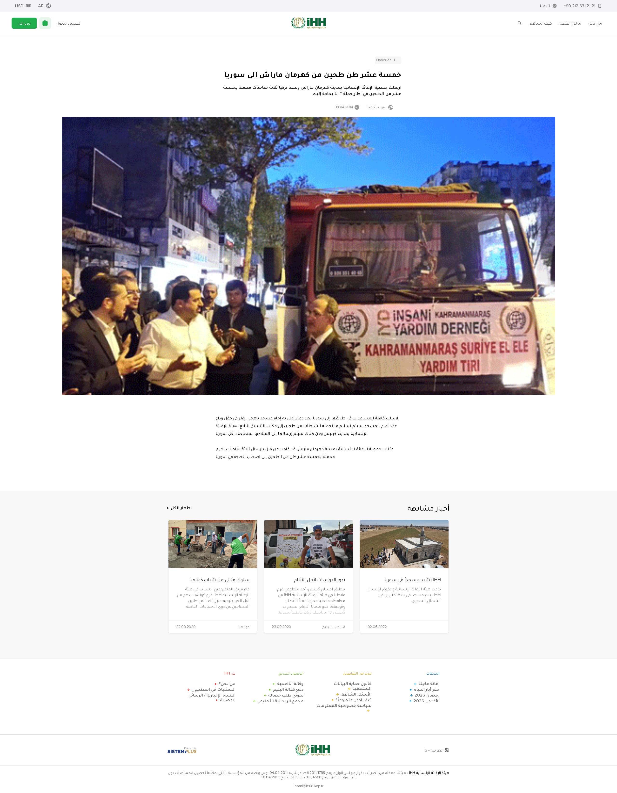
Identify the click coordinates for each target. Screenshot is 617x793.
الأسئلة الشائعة (356, 694)
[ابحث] (519, 23)
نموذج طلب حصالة (285, 695)
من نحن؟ (227, 683)
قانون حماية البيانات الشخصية (352, 686)
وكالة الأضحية (290, 683)
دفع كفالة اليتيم (288, 689)
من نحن (595, 23)
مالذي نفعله (570, 23)
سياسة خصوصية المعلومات (343, 705)
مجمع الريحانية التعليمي (280, 700)
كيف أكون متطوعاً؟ (353, 699)
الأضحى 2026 (426, 700)
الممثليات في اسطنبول (213, 689)
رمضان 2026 (427, 695)
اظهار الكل (181, 507)
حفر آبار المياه (426, 689)
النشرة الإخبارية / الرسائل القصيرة (211, 697)
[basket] (45, 23)
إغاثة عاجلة (428, 683)
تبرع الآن (24, 23)
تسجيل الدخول (68, 23)
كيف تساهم (541, 23)
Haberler (383, 59)
